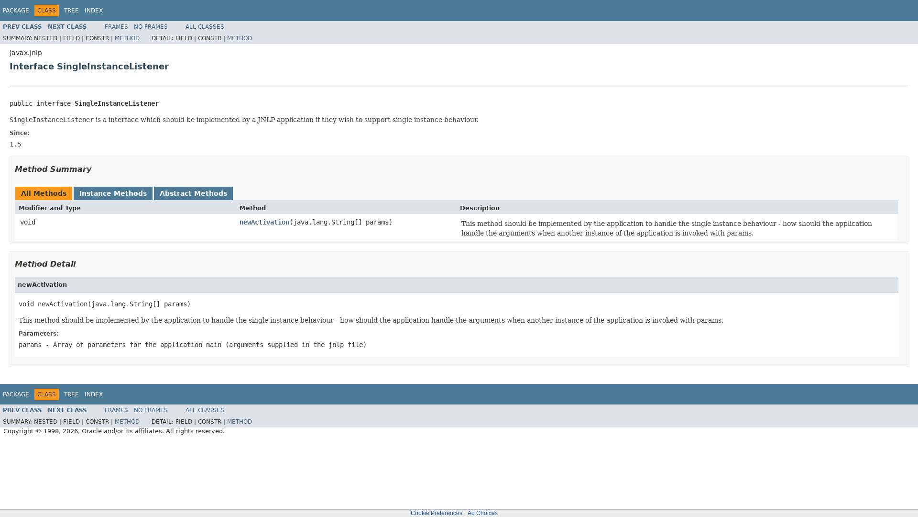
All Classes (205, 26)
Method (127, 38)
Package (16, 10)
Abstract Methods (193, 193)
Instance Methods (113, 193)
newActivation (264, 222)
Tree (71, 10)
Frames (116, 26)
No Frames (151, 26)
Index (94, 10)
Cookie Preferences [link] (436, 513)
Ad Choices (483, 513)
